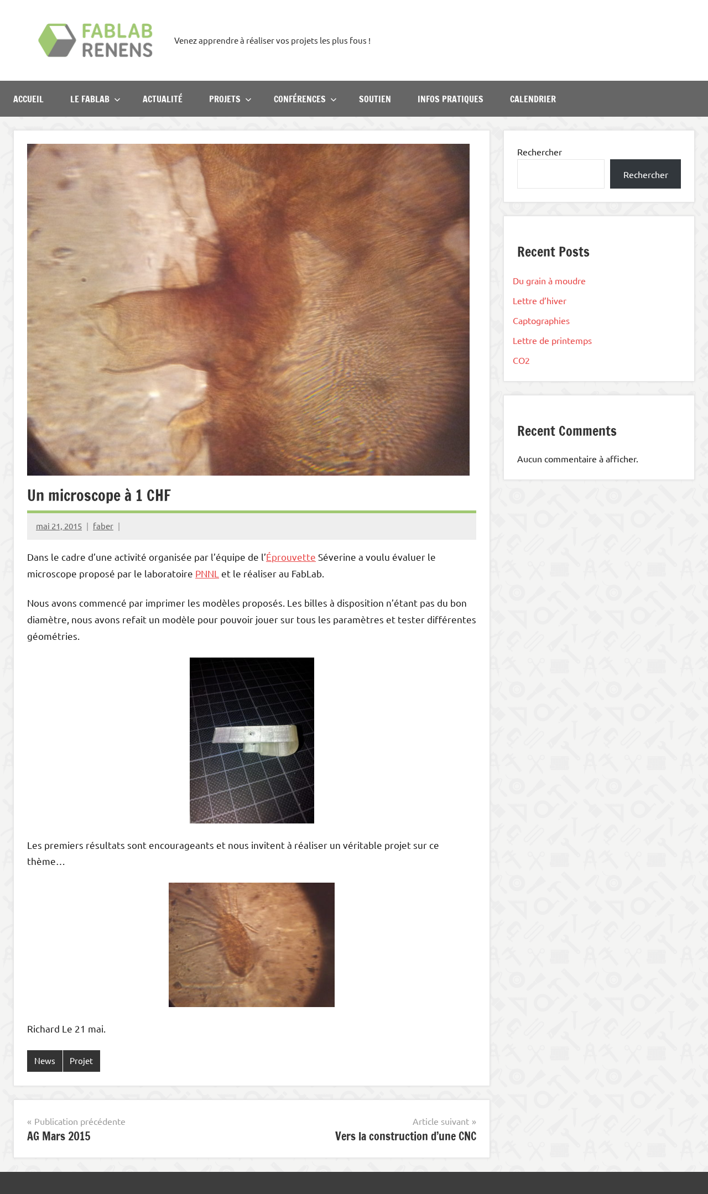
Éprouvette (291, 556)
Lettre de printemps (552, 340)
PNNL (207, 573)
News (44, 1060)
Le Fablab (90, 99)
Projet (81, 1060)
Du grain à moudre (549, 280)
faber (103, 525)
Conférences (300, 99)
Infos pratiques (450, 99)
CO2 (521, 360)
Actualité (163, 99)
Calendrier (533, 99)
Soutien (375, 99)
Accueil (28, 99)
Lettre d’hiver (539, 300)
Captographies (541, 320)
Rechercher (539, 151)
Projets (225, 99)
